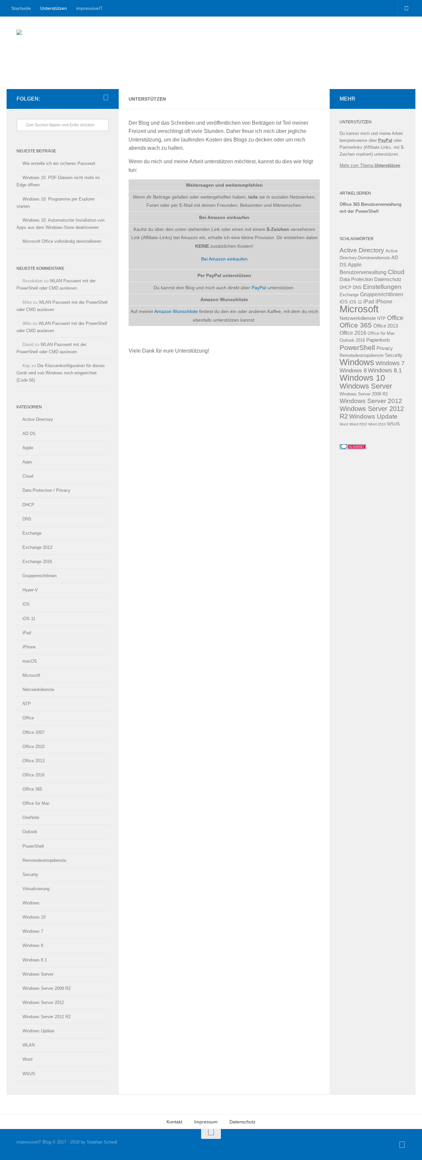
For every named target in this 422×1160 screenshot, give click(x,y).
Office (28, 717)
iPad (26, 632)
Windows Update (38, 1030)
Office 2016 (33, 774)
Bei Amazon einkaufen (224, 259)
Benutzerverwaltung (363, 272)
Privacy (385, 348)
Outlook (29, 831)
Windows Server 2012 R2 (46, 1016)
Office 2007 (33, 732)
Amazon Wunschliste (176, 311)
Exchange (32, 533)
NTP (26, 703)
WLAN (28, 1045)
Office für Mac (36, 803)
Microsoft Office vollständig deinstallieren (61, 241)
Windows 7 (32, 931)
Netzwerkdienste (38, 689)
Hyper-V (30, 589)
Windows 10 (33, 917)
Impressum (206, 1121)
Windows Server (37, 974)
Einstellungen (382, 286)
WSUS (28, 1073)
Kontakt (174, 1121)
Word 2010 (358, 424)
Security (30, 874)
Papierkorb (378, 340)
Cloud (27, 476)
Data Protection (356, 279)
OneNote (30, 817)
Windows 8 (32, 945)
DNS (26, 519)
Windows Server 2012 (43, 1002)
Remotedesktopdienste (44, 860)
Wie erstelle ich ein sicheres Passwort (58, 163)
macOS (29, 661)
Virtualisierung (35, 888)
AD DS (29, 433)
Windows (31, 902)
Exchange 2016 (37, 561)
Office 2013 (33, 760)
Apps (27, 461)
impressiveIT (89, 8)
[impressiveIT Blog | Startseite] (65, 39)
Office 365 (32, 789)
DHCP (28, 504)
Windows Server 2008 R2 (46, 988)
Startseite (21, 8)
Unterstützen (53, 8)
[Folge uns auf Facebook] (106, 97)
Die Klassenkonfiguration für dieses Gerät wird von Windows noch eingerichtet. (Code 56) (60, 372)
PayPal (259, 287)
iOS (26, 604)
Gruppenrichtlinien (39, 575)
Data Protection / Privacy (46, 490)
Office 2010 (33, 746)
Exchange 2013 (37, 547)
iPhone (29, 646)
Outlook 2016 (352, 340)
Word (27, 1059)
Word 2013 (377, 424)
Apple (27, 447)
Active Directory (37, 419)
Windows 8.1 (34, 959)
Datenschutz (388, 279)
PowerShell (33, 846)
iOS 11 (28, 618)
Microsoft (31, 675)
